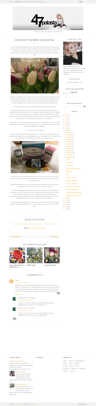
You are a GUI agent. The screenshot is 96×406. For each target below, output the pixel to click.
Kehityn (65, 363)
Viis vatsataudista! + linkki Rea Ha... (17, 266)
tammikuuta (69, 157)
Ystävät (71, 366)
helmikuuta (69, 155)
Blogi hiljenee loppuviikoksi (73, 195)
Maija (17, 280)
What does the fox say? (72, 183)
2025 (66, 114)
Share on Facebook (21, 224)
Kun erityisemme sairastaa (73, 186)
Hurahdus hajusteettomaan (16, 361)
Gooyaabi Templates (32, 404)
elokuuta (68, 141)
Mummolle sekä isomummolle (74, 192)
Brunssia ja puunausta (72, 180)
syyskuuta (68, 139)
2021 (66, 121)
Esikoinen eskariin (71, 177)
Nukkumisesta (82, 368)
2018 (66, 128)
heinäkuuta (69, 144)
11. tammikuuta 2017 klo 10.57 (25, 300)
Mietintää (65, 366)
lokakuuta (68, 137)
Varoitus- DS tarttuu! (30, 1)
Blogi (11, 1)
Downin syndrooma (33, 228)
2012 (66, 207)
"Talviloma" (69, 162)
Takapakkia (69, 171)
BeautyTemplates (17, 404)
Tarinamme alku (18, 1)
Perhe (76, 366)
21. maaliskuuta (50, 265)
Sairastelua (42, 228)
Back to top (82, 404)
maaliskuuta (69, 153)
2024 (66, 117)
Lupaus (68, 159)
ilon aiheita (76, 363)
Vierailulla (65, 371)
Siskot (67, 174)
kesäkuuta (69, 146)
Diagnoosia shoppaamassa (73, 168)
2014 (66, 202)
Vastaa (58, 293)
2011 (66, 209)
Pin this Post (52, 224)
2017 (66, 130)
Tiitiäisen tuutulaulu (21, 371)
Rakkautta (71, 360)
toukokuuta (69, 148)
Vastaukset (17, 294)
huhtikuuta (69, 150)
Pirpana (65, 360)
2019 (66, 126)
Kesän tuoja (31, 265)
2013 (66, 204)
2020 (66, 123)
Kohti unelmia (70, 165)
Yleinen (70, 363)
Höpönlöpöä (66, 368)
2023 (66, 119)
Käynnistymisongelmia (72, 189)
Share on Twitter (37, 224)
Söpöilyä (72, 371)
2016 (66, 198)
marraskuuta (69, 135)
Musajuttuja (74, 368)
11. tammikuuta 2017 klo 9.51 (22, 282)
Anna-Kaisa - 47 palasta (26, 298)
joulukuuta (69, 132)
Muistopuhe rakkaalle (21, 384)
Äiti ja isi (41, 1)
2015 (66, 200)
